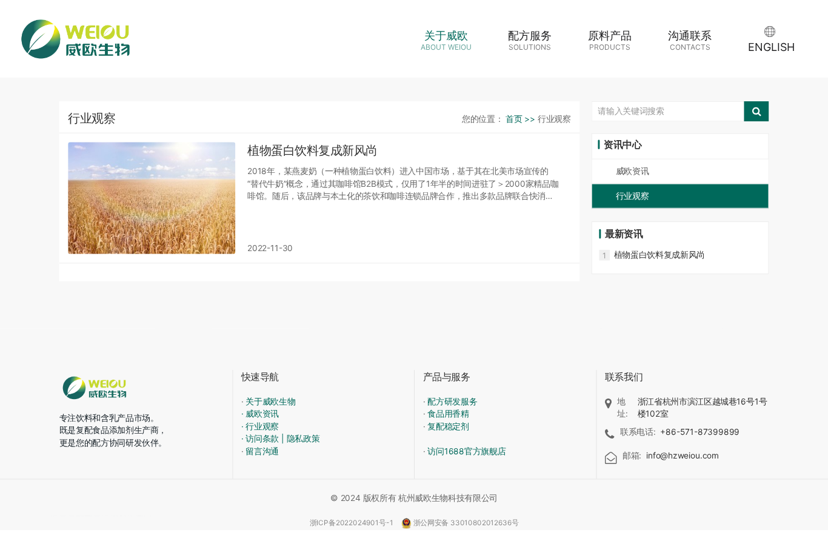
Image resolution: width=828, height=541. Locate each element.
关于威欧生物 (270, 401)
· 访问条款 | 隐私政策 (280, 439)
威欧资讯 (632, 171)
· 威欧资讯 (260, 414)
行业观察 (632, 195)
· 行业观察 (260, 426)
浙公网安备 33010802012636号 (466, 522)
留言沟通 (262, 451)
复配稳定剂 (448, 426)
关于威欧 (446, 40)
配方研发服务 (452, 401)
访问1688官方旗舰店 (466, 451)
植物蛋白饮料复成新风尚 (659, 254)
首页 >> (522, 118)
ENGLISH (771, 47)
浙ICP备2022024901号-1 (352, 522)
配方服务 (530, 40)
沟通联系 (690, 40)
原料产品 (610, 40)
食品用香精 (448, 414)
